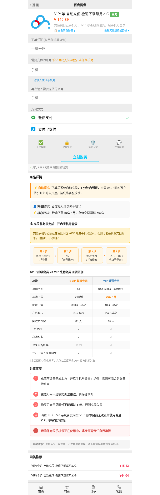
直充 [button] (114, 14)
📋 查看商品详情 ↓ (64, 30)
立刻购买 (80, 157)
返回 (35, 5)
